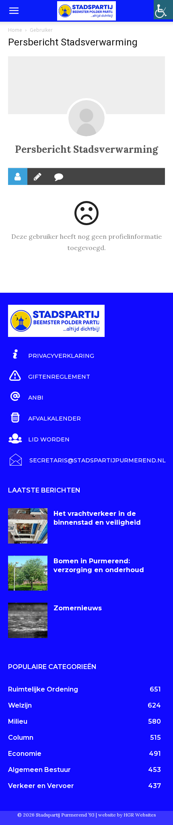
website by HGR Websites (127, 815)
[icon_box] (51, 354)
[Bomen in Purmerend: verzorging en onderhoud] (27, 573)
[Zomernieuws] (27, 620)
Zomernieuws (78, 608)
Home (15, 30)
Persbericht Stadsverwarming (86, 149)
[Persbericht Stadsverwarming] (86, 118)
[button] (14, 11)
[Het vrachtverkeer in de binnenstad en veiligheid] (27, 526)
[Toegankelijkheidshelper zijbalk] (163, 9)
